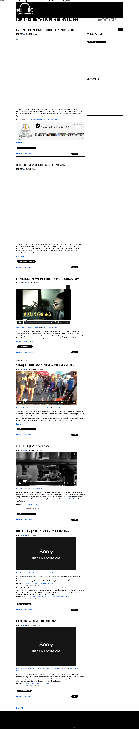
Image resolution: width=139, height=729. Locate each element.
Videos (27, 278)
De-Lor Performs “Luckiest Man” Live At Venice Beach (50, 365)
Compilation (28, 165)
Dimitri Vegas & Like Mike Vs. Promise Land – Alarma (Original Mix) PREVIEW (40, 669)
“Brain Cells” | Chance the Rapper (27, 328)
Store (112, 20)
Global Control (73, 669)
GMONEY (25, 370)
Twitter (75, 499)
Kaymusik (34, 489)
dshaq (25, 283)
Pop (26, 446)
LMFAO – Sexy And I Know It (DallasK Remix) (39, 583)
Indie (75, 20)
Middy (25, 535)
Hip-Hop (27, 20)
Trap (28, 30)
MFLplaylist (56, 573)
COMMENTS (19, 267)
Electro (37, 20)
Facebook (67, 499)
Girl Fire (20, 446)
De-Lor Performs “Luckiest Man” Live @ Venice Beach (33, 408)
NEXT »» (19, 708)
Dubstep (47, 20)
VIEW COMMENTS (29, 153)
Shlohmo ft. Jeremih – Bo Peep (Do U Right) (53, 30)
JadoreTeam (59, 408)
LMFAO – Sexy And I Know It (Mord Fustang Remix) (32, 573)
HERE (57, 594)
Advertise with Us (89, 727)
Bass (18, 30)
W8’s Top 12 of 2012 (55, 165)
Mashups (67, 20)
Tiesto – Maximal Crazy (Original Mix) (37, 683)
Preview (27, 621)
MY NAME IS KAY (21, 489)
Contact (103, 20)
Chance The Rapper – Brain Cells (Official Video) (55, 278)
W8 (24, 34)
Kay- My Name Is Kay (39, 446)
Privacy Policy (79, 727)
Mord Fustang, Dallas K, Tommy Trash (51, 531)
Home (19, 20)
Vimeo (56, 328)
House (57, 20)
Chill (18, 165)
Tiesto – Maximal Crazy (44, 621)
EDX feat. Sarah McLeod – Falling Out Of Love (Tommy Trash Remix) (47, 596)
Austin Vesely (46, 328)
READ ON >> (20, 143)
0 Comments (19, 153)
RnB (24, 30)
